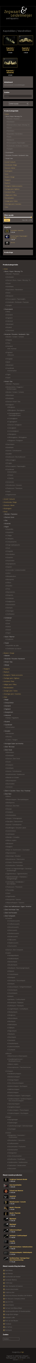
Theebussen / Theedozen (14, 488)
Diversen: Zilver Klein (13, 806)
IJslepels (11, 996)
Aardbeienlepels (14, 958)
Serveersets (10, 482)
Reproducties (11, 592)
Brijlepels (11, 971)
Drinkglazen (10, 405)
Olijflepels (12, 1028)
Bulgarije (9, 340)
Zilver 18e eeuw (9, 747)
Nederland (10, 324)
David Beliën (9, 1270)
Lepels (9, 953)
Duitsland (10, 315)
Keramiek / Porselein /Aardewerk (15, 659)
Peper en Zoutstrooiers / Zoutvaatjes (18, 850)
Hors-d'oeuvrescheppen (16, 1083)
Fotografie (10, 551)
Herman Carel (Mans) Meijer (13, 1308)
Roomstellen (10, 784)
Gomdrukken (11, 554)
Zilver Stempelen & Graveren (14, 1286)
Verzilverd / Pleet (10, 192)
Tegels (9, 374)
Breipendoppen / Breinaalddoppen (18, 799)
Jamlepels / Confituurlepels (17, 999)
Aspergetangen (13, 1119)
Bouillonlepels (13, 965)
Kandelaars (11, 131)
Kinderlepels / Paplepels (16, 1002)
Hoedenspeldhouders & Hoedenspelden (17, 1311)
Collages (9, 535)
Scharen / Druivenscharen (14, 862)
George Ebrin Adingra (11, 1314)
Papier (7, 527)
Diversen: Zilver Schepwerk (15, 950)
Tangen (9, 1117)
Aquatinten (10, 532)
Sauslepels (12, 1040)
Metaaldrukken (11, 576)
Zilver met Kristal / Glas (12, 909)
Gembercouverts (14, 933)
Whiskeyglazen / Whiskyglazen (18, 437)
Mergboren (12, 1015)
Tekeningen (10, 611)
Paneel (9, 630)
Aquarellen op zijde (13, 645)
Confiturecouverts (14, 924)
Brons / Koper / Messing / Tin (14, 116)
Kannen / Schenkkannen (14, 450)
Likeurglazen (12, 428)
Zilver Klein (8, 794)
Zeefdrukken (10, 614)
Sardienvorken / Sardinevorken (18, 1162)
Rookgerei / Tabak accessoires (13, 186)
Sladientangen (13, 1123)
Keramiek (8, 523)
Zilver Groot (8, 750)
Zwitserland (10, 330)
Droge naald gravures (13, 545)
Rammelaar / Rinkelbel (14, 856)
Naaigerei (7, 180)
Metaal (7, 665)
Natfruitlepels (13, 1024)
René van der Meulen (11, 1321)
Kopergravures (11, 564)
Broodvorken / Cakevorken (17, 1140)
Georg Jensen (9, 712)
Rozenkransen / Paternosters (16, 859)
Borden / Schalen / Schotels (15, 337)
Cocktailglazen (13, 418)
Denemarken (13, 371)
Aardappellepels (14, 955)
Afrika (8, 312)
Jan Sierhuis (8, 1327)
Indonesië (10, 321)
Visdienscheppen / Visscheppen (18, 1113)
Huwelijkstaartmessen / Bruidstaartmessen (16, 1060)
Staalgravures (11, 601)
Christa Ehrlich (9, 703)
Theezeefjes (10, 890)
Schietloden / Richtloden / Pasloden (18, 146)
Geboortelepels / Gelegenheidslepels (20, 987)
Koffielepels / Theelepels (16, 1006)
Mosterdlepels (13, 1018)
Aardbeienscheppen (15, 1073)
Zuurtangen (12, 1129)
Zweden (11, 478)
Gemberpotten (11, 815)
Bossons (11, 355)
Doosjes (9, 809)
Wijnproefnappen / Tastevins (15, 903)
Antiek (7, 114)
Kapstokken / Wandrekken (15, 134)
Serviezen (10, 787)
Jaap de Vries (9, 1302)
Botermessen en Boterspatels (18, 1056)
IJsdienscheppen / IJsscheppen (18, 1086)
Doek (8, 623)
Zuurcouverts (13, 946)
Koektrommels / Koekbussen (16, 774)
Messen (9, 1053)
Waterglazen (12, 434)
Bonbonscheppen (14, 1077)
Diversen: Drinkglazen (15, 425)
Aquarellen (10, 529)
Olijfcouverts (12, 940)
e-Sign (22, 1352)
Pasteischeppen (14, 1092)
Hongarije (10, 359)
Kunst (6, 174)
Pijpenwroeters (11, 853)
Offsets (9, 582)
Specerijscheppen (14, 1104)
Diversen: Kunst (9, 517)
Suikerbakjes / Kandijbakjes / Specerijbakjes (15, 883)
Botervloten (10, 395)
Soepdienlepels (13, 1043)
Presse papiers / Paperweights (16, 143)
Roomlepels (12, 1037)
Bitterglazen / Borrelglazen (17, 410)
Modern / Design (9, 177)
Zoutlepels (12, 1050)
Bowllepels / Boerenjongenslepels (19, 968)
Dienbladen (11, 122)
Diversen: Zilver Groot (13, 759)
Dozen (10, 128)
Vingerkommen (11, 494)
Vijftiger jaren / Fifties (11, 195)
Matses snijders (11, 840)
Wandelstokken (9, 198)
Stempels (10, 608)
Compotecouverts (14, 921)
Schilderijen (10, 598)
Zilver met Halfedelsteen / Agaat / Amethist (18, 906)
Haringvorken (13, 1153)
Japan (8, 362)
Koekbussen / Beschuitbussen (16, 457)
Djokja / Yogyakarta (13, 718)
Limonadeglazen (14, 431)
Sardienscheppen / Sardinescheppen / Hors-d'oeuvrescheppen (20, 1100)
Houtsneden (10, 560)
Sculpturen (10, 639)
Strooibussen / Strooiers (14, 485)
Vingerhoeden (11, 896)
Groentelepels (13, 993)
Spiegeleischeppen (14, 1107)
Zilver (6, 207)
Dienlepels (12, 977)
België (6, 699)
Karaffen (9, 454)
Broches (9, 737)
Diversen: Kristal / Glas (13, 401)
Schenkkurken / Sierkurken (15, 865)
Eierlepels (12, 984)
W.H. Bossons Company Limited (15, 1299)
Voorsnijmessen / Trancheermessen (20, 1067)
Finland (11, 475)
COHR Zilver (8, 1283)
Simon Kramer (9, 1305)
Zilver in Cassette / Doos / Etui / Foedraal (17, 791)
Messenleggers (11, 460)
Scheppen (10, 1071)
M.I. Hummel (12, 349)
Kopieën (9, 567)
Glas (6, 520)
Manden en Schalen (13, 777)
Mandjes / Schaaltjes (13, 837)
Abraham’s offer (10, 1317)
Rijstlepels (12, 1034)
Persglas (9, 463)
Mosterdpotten (11, 781)
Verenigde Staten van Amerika (14, 743)
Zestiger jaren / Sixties (11, 201)
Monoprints (10, 579)
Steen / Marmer (9, 637)
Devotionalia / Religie (11, 165)
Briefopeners (11, 803)
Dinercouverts (13, 930)
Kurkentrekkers (11, 831)
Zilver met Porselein (11, 913)
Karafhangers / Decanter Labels (16, 828)
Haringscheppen (14, 1080)
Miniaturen (11, 140)
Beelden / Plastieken (14, 119)
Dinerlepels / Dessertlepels (17, 980)
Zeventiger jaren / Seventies (13, 204)
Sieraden (7, 731)
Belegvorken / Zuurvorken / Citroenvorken (17, 1136)
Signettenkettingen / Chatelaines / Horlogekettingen (17, 878)
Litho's (9, 573)
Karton (9, 626)
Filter (7, 220)
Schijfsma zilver (9, 1292)
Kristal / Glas (9, 158)
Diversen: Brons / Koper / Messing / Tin (19, 125)
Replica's (7, 183)
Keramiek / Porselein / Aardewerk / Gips (17, 155)
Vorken (9, 1133)
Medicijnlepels (13, 1012)
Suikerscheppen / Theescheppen (19, 1110)
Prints (8, 589)
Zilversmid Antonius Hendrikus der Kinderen (18, 1295)
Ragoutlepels (13, 1031)
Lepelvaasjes (11, 834)
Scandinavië (10, 368)
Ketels (9, 137)
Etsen (8, 548)
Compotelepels (13, 974)
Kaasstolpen (10, 444)
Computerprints (12, 542)
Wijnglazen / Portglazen (16, 440)
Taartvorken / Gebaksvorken (17, 1165)
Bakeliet (7, 655)
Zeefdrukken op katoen (14, 648)
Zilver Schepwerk (10, 916)
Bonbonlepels (13, 962)
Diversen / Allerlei (10, 168)
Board (9, 620)
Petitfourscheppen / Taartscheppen (20, 1095)
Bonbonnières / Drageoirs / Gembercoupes (15, 388)
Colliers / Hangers (12, 740)
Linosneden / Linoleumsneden (16, 570)
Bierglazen (12, 407)
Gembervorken (13, 1150)
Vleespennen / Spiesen (14, 899)
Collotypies (10, 538)
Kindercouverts (13, 936)
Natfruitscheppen (14, 1089)
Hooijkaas (8, 1324)
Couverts (9, 918)
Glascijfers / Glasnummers (15, 821)
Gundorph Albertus (11, 1280)
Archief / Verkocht (10, 162)
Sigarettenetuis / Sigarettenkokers (17, 874)
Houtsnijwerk (9, 152)
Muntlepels (12, 1021)
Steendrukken (11, 604)
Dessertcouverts (14, 927)
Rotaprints (10, 595)
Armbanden (10, 733)
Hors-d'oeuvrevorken (15, 1156)
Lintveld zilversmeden (11, 1289)
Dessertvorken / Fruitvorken (17, 1146)
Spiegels (10, 149)
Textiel (7, 643)
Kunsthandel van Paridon (12, 1277)
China (8, 343)
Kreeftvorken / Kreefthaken (17, 1159)
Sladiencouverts (13, 943)
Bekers (9, 796)
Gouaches (10, 557)
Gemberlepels (13, 990)
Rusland (9, 327)
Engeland (9, 318)
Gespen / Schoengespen (14, 818)
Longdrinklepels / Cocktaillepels (18, 1009)
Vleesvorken (12, 1168)
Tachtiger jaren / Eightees (12, 189)
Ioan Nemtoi (9, 1273)
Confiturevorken (13, 1143)
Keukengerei (8, 171)
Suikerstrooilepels (14, 1046)
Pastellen (9, 586)
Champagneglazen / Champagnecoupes (15, 414)
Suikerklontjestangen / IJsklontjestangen (21, 1126)
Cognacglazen (13, 422)
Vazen (8, 378)
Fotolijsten (10, 765)
